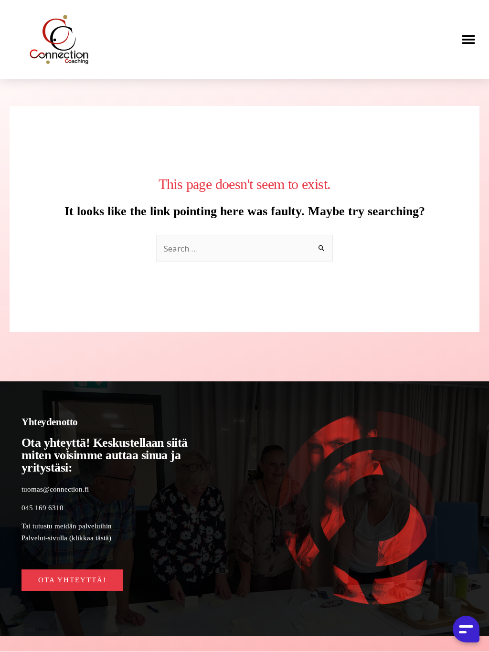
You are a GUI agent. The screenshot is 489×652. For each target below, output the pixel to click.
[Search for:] (244, 249)
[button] (468, 39)
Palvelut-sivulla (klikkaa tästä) (66, 538)
